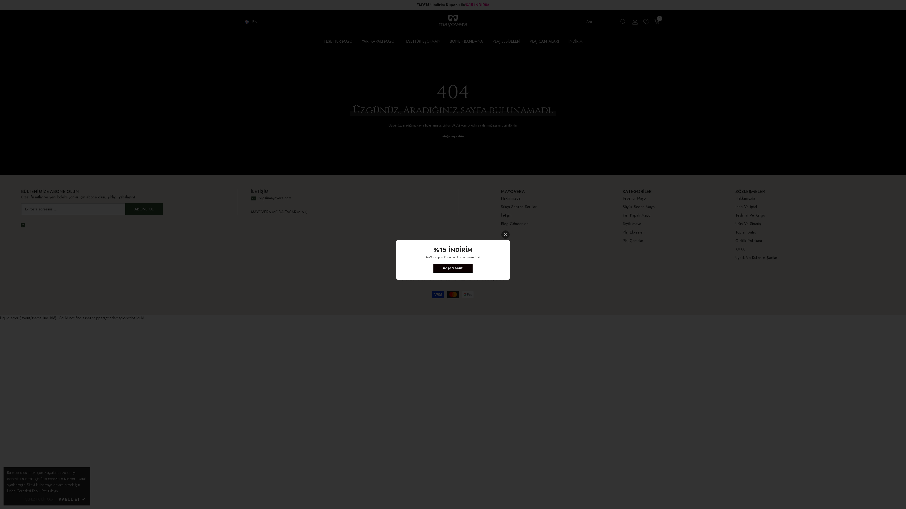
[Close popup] (505, 234)
